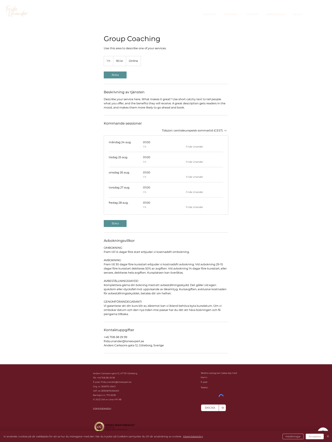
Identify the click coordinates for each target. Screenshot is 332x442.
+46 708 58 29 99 (106, 377)
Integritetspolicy (193, 436)
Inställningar (293, 436)
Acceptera (315, 436)
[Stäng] (328, 436)
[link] (115, 75)
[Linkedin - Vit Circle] (316, 8)
